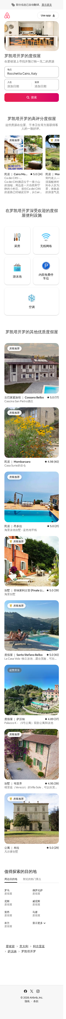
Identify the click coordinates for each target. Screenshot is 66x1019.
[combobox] (31, 73)
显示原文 (47, 4)
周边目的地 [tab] (10, 879)
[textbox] (18, 86)
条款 (35, 1001)
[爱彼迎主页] (7, 15)
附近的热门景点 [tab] (32, 879)
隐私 (27, 1001)
